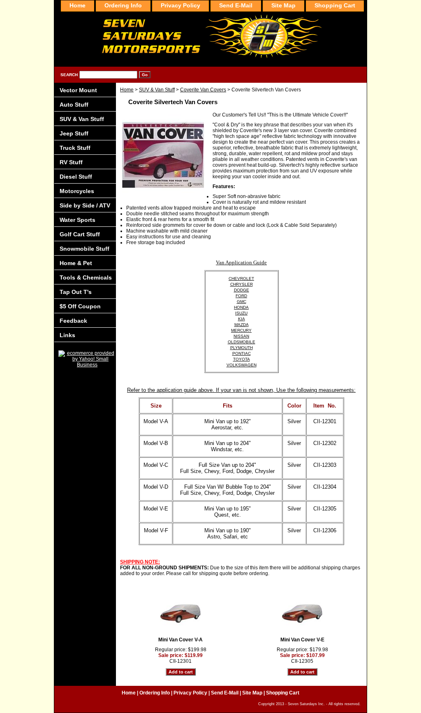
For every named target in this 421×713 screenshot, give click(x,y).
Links (67, 335)
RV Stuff (71, 162)
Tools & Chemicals (86, 277)
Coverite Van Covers (203, 90)
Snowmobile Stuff (84, 248)
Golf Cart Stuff (80, 234)
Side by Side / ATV (85, 205)
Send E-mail (235, 5)
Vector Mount (78, 90)
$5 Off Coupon (80, 306)
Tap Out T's (76, 292)
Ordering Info (123, 5)
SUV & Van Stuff (157, 90)
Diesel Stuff (76, 176)
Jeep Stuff (74, 133)
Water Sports (77, 220)
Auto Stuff (74, 104)
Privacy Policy (180, 5)
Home (127, 90)
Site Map (283, 5)
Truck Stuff (75, 147)
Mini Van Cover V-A (180, 640)
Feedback (73, 320)
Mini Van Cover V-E (302, 640)
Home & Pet (76, 263)
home (77, 5)
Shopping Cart (335, 5)
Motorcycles (77, 191)
